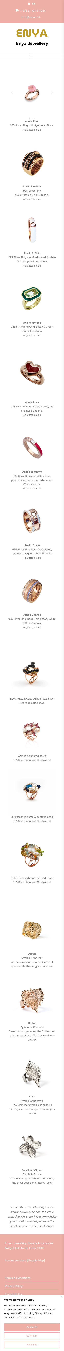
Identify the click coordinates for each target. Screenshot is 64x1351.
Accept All (32, 1327)
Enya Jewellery (32, 43)
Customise (32, 1335)
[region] (32, 1323)
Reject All (32, 1344)
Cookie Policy (13, 1294)
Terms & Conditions (17, 1278)
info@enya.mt (31, 17)
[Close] (62, 1296)
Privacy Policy (14, 1286)
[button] (12, 92)
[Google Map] (36, 1260)
